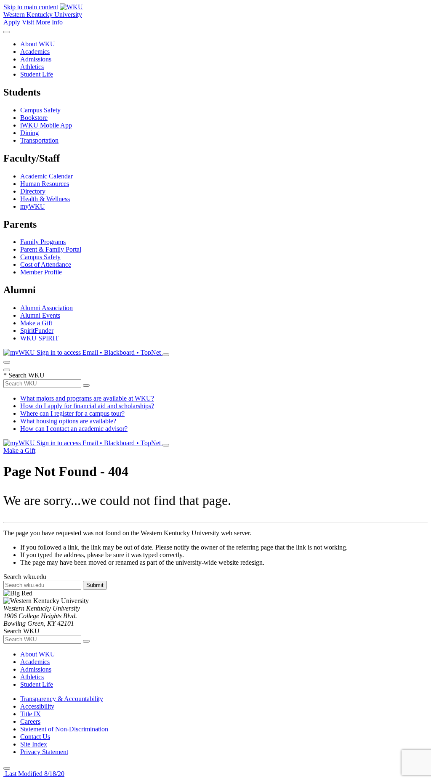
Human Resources (44, 183)
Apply (11, 22)
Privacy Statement (44, 751)
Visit (28, 22)
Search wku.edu (24, 576)
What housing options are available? (68, 421)
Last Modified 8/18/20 (33, 773)
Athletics (32, 66)
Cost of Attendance (45, 264)
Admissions (35, 59)
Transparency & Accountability (61, 698)
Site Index (33, 744)
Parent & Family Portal (50, 249)
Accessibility (37, 706)
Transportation (39, 140)
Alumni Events (40, 315)
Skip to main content (30, 7)
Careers (30, 721)
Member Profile (41, 272)
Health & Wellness (45, 198)
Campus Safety (40, 110)
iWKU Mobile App (46, 125)
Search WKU (24, 375)
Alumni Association (46, 307)
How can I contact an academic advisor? (74, 428)
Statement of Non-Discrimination (64, 729)
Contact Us (35, 736)
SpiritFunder (36, 330)
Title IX (30, 713)
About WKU (37, 44)
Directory (32, 191)
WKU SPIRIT (39, 338)
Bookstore (34, 117)
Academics (35, 51)
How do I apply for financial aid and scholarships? (87, 405)
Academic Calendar (46, 176)
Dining (29, 132)
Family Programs (43, 241)
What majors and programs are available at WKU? (87, 398)
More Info (49, 22)
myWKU (32, 206)
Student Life (36, 74)
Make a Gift (36, 323)
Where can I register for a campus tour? (72, 413)
